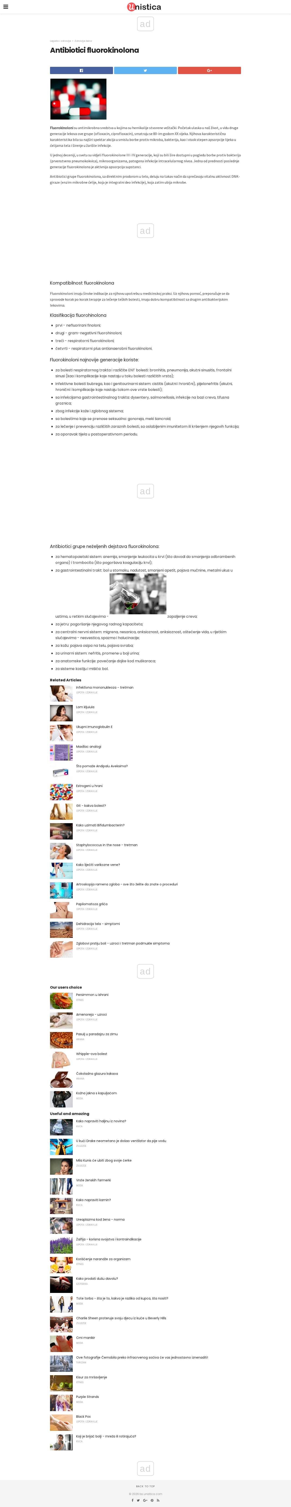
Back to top (145, 1486)
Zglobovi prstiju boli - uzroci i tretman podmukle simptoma (123, 943)
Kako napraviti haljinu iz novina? (101, 1121)
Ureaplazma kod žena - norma (100, 1219)
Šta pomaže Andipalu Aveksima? (102, 766)
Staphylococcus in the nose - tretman (107, 845)
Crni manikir (85, 1337)
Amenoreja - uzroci (91, 1014)
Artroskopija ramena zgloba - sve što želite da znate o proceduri (127, 884)
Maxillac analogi (88, 746)
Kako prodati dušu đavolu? (97, 1278)
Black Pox (83, 1416)
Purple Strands (87, 1397)
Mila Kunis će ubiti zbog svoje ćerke (104, 1160)
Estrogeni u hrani (89, 786)
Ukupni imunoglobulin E (94, 727)
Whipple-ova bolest (91, 1054)
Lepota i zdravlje (60, 41)
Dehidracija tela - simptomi (98, 924)
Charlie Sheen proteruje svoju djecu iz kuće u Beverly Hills (121, 1318)
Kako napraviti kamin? (93, 1200)
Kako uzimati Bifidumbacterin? (100, 825)
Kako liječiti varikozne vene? (98, 864)
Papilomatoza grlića (92, 904)
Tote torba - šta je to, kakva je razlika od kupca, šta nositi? (122, 1298)
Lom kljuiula (85, 707)
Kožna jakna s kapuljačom (96, 1093)
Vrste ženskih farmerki (93, 1180)
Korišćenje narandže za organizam (103, 1259)
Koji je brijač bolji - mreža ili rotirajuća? (106, 1436)
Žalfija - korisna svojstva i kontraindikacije (108, 1239)
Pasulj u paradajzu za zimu (97, 1034)
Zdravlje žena (83, 41)
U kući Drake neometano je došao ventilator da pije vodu (121, 1141)
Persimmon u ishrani (92, 994)
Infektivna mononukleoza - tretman (104, 687)
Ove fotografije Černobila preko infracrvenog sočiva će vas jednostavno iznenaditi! (142, 1357)
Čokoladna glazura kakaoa (97, 1073)
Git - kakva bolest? (91, 805)
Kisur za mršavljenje (91, 1377)
